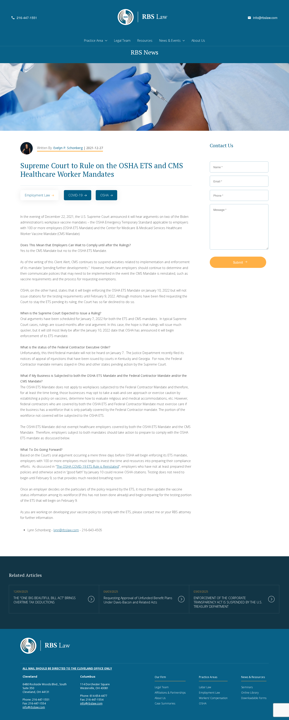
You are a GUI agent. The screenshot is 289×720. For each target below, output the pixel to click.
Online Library (250, 693)
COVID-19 (75, 195)
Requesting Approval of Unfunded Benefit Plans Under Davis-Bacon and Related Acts (138, 600)
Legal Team (122, 40)
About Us (198, 40)
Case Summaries (165, 703)
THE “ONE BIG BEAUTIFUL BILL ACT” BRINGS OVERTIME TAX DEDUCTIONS (45, 600)
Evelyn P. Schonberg (68, 148)
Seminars (247, 687)
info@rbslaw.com (265, 17)
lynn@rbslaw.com (66, 530)
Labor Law (205, 687)
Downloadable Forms (253, 698)
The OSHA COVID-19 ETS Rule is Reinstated (88, 466)
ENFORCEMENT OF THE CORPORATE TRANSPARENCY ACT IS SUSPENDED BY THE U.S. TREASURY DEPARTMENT (228, 602)
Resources (144, 40)
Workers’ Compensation (213, 698)
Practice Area (93, 40)
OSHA (104, 195)
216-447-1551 (27, 17)
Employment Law (37, 195)
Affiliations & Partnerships (170, 693)
